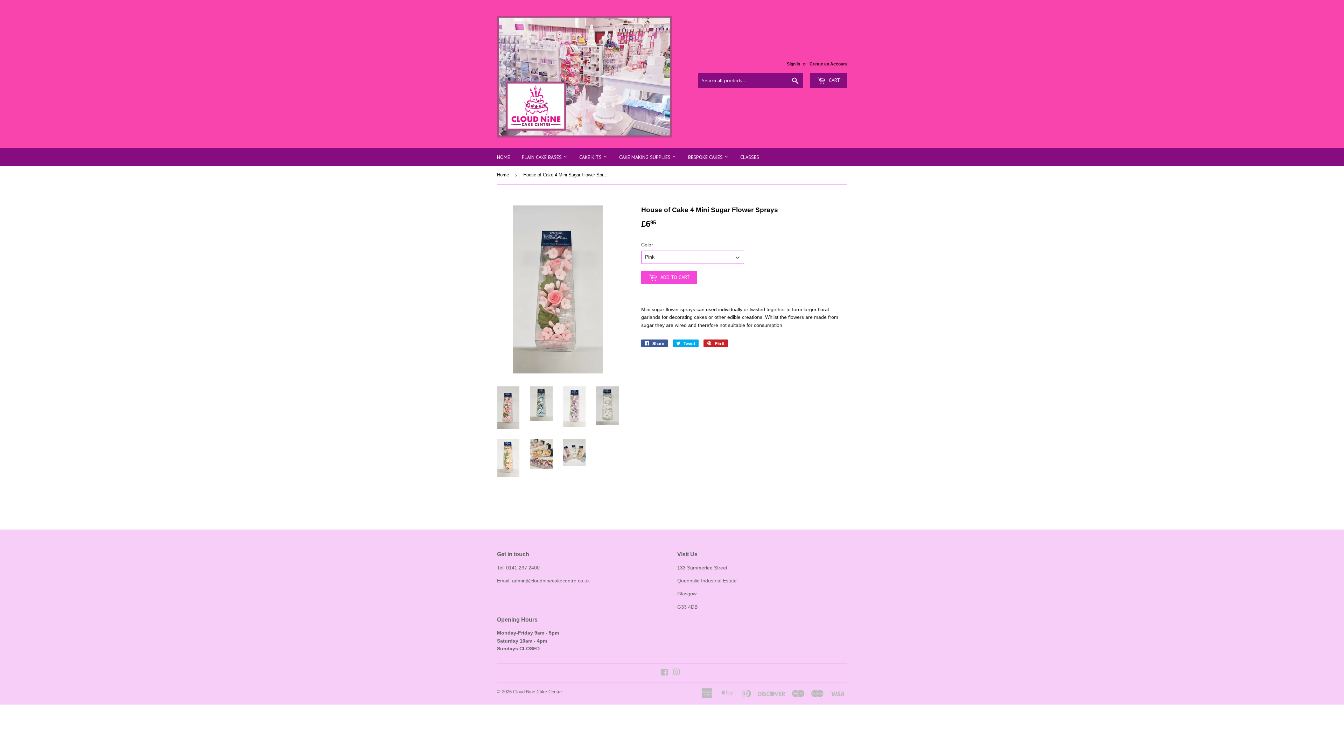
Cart (833, 80)
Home (503, 157)
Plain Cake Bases (542, 157)
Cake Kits (591, 157)
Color (647, 244)
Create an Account (828, 64)
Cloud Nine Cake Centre (537, 691)
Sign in (793, 64)
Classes (749, 157)
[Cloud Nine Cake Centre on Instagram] (676, 673)
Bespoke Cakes (706, 157)
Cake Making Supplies (645, 157)
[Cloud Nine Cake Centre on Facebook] (664, 673)
